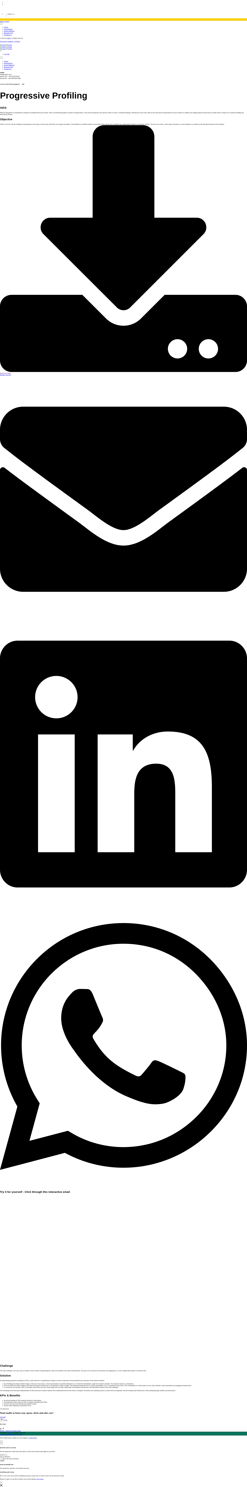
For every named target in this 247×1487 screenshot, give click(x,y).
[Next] (3, 1429)
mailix (9, 38)
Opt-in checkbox (5, 1457)
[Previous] (1, 1429)
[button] (123, 499)
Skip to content (4, 21)
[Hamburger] (1, 51)
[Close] (1, 23)
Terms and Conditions (6, 41)
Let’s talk (6, 54)
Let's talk (2, 1417)
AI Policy (17, 41)
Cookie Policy (32, 1438)
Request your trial (5, 375)
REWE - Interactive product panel (10, 1431)
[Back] (2, 1419)
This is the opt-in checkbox (10, 1459)
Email (2, 1455)
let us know (40, 1479)
